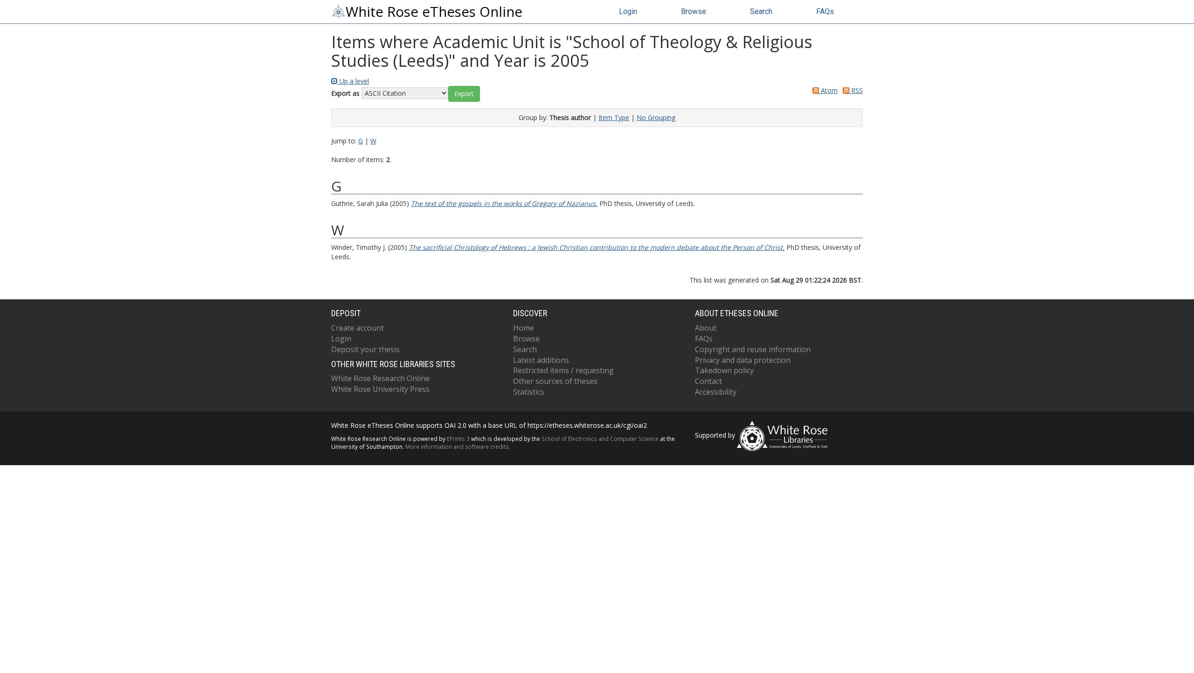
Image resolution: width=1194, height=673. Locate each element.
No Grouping (656, 117)
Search (761, 11)
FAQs (825, 11)
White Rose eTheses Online (434, 11)
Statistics (528, 392)
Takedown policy (724, 370)
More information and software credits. (457, 446)
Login (628, 11)
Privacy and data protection (743, 360)
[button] (464, 94)
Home (523, 328)
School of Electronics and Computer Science (600, 438)
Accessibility (715, 392)
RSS (856, 90)
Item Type (613, 117)
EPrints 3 (458, 438)
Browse (693, 11)
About (705, 328)
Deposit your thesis (365, 349)
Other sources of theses (555, 381)
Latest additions (541, 360)
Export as (345, 93)
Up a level (353, 81)
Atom (828, 90)
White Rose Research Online (380, 378)
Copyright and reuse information (753, 349)
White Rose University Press (380, 389)
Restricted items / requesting (563, 370)
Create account (357, 328)
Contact (708, 381)
